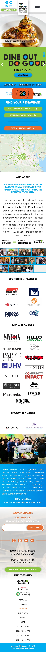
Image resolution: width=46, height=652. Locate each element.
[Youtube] (10, 6)
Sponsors (23, 609)
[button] (37, 6)
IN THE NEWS (23, 613)
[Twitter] (6, 6)
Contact (23, 618)
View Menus (23, 75)
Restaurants (23, 604)
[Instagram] (6, 2)
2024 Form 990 (23, 626)
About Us (23, 600)
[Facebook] (10, 2)
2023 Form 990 (23, 631)
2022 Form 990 (23, 635)
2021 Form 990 (23, 640)
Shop (23, 622)
